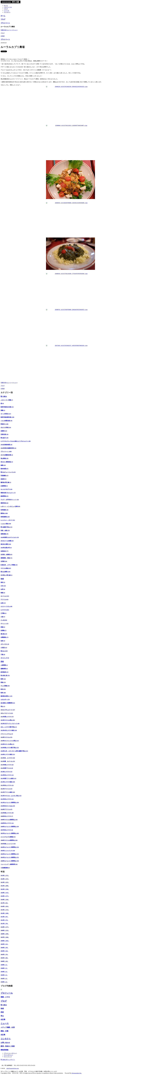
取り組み (4, 396)
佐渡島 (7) (3, 630)
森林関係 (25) (4, 496)
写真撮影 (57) (4, 475)
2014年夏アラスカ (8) (7, 768)
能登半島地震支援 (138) (7, 417)
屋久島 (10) (4, 634)
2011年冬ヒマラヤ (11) (7, 799)
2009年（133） (5, 930)
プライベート (5, 23)
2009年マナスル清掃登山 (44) (9, 819)
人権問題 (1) (4, 665)
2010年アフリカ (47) (6, 809)
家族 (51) (3, 682)
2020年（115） (5, 892)
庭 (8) (2, 403)
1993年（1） (4, 975)
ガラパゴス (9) (5, 644)
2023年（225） (5, 882)
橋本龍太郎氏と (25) (6, 696)
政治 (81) (3, 689)
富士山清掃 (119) (5, 571)
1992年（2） (4, 978)
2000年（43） (4, 961)
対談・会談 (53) (5, 530)
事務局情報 (4, 1050)
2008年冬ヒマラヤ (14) (7, 823)
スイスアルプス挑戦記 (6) (8, 837)
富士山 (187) (4, 651)
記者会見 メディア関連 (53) (9, 564)
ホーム (6, 5)
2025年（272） (5, 875)
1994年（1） (4, 971)
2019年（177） (5, 896)
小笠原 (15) (4, 647)
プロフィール (8, 7)
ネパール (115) (5, 596)
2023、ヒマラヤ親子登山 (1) (9, 727)
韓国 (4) (3, 592)
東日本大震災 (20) (6, 544)
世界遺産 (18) (4, 510)
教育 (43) (3, 679)
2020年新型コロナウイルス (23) (10, 537)
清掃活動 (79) (4, 534)
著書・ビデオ (5, 997)
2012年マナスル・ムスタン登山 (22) (11, 795)
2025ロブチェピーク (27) (8, 709)
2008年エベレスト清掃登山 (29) (10, 826)
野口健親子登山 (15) (6, 527)
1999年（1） (4, 964)
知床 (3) (3, 640)
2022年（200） (5, 885)
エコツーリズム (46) (6, 606)
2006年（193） (5, 940)
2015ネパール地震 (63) (7, 540)
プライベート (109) (6, 451)
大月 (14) (3, 585)
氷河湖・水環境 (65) (6, 554)
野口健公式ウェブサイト (8, 1059)
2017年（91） (4, 903)
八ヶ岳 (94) (4, 620)
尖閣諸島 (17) (4, 637)
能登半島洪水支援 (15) (7, 407)
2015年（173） (5, 909)
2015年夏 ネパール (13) (8, 761)
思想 (2, 661)
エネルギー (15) (5, 699)
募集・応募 (4, 1031)
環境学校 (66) (4, 503)
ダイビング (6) (5, 658)
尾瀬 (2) (3, 627)
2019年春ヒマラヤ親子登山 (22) (10, 747)
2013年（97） (4, 916)
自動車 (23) (4, 431)
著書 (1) (3, 410)
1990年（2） (4, 982)
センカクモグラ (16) (6, 489)
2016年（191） (5, 906)
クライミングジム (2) (7, 734)
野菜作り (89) (4, 424)
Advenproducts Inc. (76, 1073)
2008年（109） (5, 934)
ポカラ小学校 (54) (6, 427)
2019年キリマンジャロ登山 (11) (10, 740)
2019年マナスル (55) (6, 737)
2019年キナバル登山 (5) (7, 744)
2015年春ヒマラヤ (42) (7, 764)
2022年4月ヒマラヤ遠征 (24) (9, 730)
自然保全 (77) (4, 551)
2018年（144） (5, 899)
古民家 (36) (4, 561)
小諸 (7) (3, 616)
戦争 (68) (3, 692)
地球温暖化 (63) (5, 516)
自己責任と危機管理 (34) (8, 703)
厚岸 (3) (3, 582)
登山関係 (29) (4, 458)
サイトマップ (8, 1056)
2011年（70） (4, 923)
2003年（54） (4, 951)
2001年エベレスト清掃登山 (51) (10, 857)
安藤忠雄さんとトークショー (9, 30)
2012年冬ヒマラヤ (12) (7, 785)
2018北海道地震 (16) (6, 444)
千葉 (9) (3, 654)
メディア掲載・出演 (8, 1027)
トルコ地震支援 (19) (6, 420)
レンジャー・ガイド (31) (8, 520)
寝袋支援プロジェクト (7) (8, 492)
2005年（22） (4, 944)
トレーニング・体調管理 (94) (9, 864)
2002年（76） (4, 954)
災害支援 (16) (4, 434)
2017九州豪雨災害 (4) (7, 455)
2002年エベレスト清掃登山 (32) (10, 854)
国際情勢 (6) (4, 668)
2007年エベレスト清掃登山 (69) (10, 833)
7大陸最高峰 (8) (5, 867)
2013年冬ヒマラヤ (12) (7, 775)
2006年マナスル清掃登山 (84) (9, 840)
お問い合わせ (5, 1042)
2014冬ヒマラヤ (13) (6, 771)
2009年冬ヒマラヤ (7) (7, 816)
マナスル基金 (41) (6, 568)
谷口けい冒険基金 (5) (7, 462)
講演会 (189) (4, 513)
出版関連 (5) (4, 486)
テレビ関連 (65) (5, 685)
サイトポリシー (8, 1055)
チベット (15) (4, 623)
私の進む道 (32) (5, 675)
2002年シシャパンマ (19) (8, 850)
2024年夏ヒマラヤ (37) (7, 716)
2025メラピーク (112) (7, 713)
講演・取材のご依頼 (8, 1046)
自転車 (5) (3, 479)
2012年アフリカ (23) (6, 788)
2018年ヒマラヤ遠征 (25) (8, 754)
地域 (2, 579)
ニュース (6, 10)
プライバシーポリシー (10, 1053)
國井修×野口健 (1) (6, 482)
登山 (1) (3, 706)
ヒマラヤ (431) (5, 609)
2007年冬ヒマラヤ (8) (7, 830)
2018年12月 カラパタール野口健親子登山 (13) (14, 751)
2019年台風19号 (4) (6, 547)
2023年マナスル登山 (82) (8, 720)
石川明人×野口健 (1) (6, 575)
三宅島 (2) (3, 613)
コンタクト (7, 12)
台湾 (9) (3, 589)
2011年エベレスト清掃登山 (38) (10, 802)
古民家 (3, 36)
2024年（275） (5, 879)
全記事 (3, 1019)
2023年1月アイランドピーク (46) (10, 723)
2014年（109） (5, 913)
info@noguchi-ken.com (12, 1068)
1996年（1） (4, 968)
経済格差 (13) (4, 672)
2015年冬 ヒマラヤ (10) (8, 758)
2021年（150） (5, 889)
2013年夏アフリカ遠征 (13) (8, 778)
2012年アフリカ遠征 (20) (8, 792)
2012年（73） (4, 920)
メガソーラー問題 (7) (7, 400)
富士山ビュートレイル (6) (8, 472)
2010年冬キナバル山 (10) (8, 806)
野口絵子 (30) (4, 437)
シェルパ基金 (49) (6, 523)
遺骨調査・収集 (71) (6, 558)
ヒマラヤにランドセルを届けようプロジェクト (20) (16, 441)
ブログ (6, 9)
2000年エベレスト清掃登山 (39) (10, 861)
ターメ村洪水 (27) (6, 413)
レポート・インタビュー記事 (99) (10, 506)
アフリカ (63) (4, 599)
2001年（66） (4, 958)
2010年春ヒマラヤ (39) (7, 812)
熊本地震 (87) (4, 468)
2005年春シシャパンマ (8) (8, 843)
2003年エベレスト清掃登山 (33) (10, 847)
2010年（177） (5, 927)
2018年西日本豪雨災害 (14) (8, 448)
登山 (2, 1016)
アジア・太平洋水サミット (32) (10, 499)
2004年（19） (4, 947)
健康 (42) (3, 465)
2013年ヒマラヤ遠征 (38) (8, 782)
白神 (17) (3, 603)
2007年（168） (5, 937)
